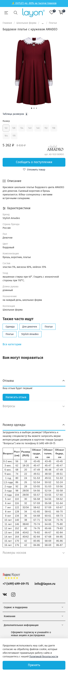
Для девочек (29, 326)
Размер (6, 121)
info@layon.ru (45, 584)
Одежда (10, 326)
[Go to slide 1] (31, 108)
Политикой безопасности (43, 656)
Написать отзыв (16, 397)
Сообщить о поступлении (34, 162)
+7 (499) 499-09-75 (16, 584)
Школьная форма (26, 22)
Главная (7, 22)
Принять (34, 665)
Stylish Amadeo (30, 334)
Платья (53, 22)
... (42, 23)
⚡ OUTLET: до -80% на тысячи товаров (34, 3)
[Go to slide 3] (36, 108)
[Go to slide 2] (34, 108)
